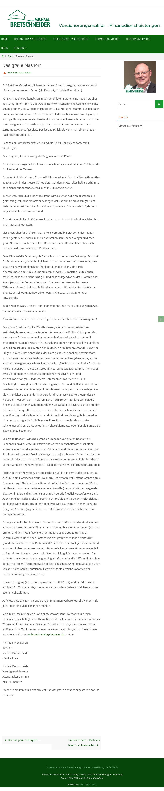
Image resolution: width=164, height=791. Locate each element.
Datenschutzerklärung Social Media (100, 766)
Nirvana (81, 783)
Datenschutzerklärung (70, 766)
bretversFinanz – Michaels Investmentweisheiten (84, 741)
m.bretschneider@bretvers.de (46, 633)
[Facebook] (160, 319)
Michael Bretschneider (19, 72)
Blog (10, 56)
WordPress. (92, 783)
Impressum (51, 766)
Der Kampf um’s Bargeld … (24, 739)
